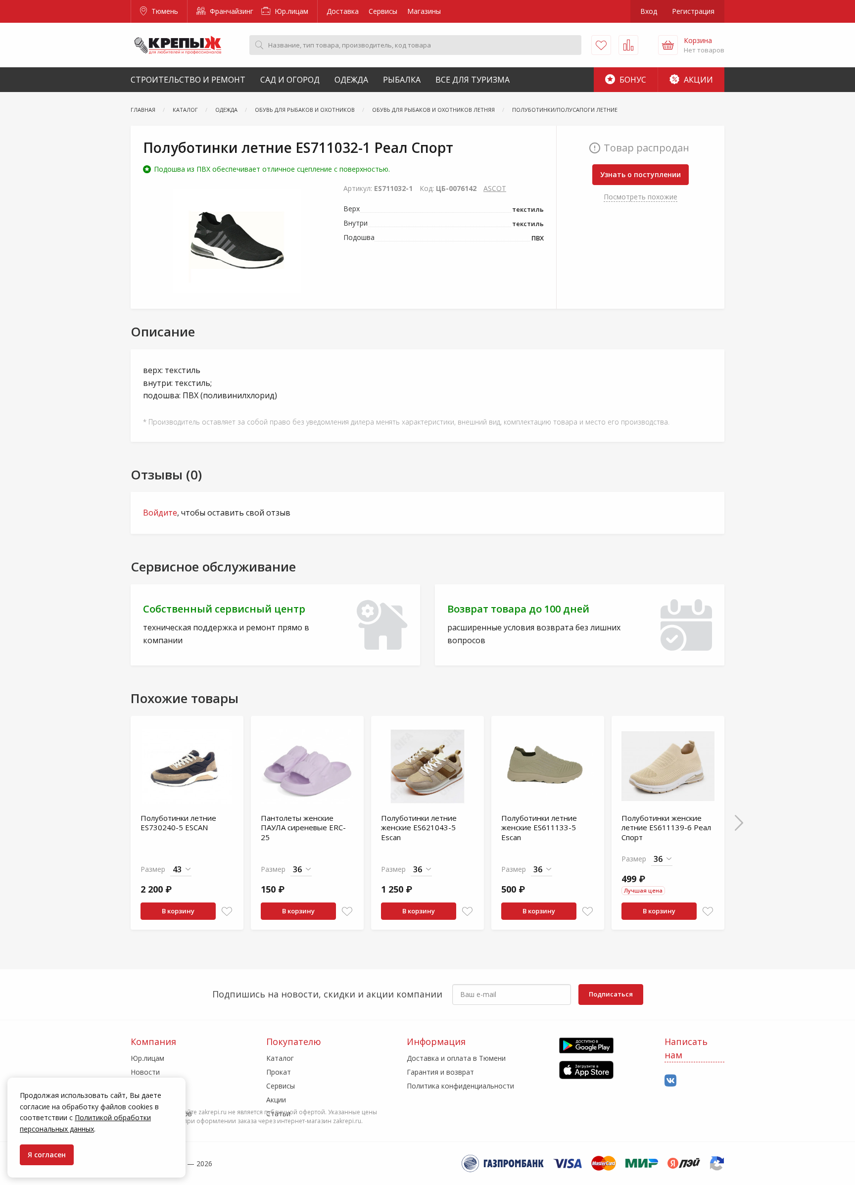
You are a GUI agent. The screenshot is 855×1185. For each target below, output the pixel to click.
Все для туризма (472, 79)
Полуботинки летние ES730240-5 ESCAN (178, 823)
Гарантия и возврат (440, 1072)
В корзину (178, 910)
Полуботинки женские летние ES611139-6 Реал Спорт (666, 827)
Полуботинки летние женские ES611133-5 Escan (539, 827)
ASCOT (494, 188)
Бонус (632, 79)
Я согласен (47, 1154)
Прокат (278, 1072)
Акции (697, 79)
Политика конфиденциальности (460, 1085)
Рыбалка (402, 79)
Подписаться (611, 994)
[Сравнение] (628, 45)
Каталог (280, 1058)
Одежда (351, 79)
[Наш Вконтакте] (670, 1081)
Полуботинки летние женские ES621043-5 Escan (419, 827)
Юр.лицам (290, 11)
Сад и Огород (290, 79)
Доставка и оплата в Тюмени (456, 1058)
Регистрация (693, 11)
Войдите (160, 512)
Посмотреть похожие (640, 196)
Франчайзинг (230, 11)
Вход (648, 11)
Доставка (343, 11)
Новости (145, 1072)
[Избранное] (601, 45)
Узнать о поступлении (640, 174)
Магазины (424, 11)
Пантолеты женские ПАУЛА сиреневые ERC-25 (303, 827)
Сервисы (383, 11)
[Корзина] (668, 45)
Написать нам (686, 1048)
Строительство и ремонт (188, 79)
